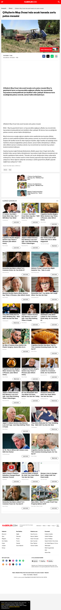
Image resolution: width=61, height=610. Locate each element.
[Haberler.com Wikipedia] (6, 564)
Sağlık (17, 534)
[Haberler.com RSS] (3, 564)
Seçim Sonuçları (34, 538)
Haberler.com (33, 531)
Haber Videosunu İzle (46, 49)
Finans (17, 538)
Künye (53, 525)
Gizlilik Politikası (49, 536)
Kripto (3, 543)
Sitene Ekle (47, 552)
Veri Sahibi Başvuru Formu (51, 543)
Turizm (18, 541)
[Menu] (2, 2)
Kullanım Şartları (49, 534)
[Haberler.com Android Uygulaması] (42, 561)
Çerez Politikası (48, 538)
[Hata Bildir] (27, 577)
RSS (46, 550)
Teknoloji (18, 536)
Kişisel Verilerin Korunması (51, 541)
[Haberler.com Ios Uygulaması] (34, 561)
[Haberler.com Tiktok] (13, 564)
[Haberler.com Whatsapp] (20, 560)
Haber (25, 574)
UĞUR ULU (17, 165)
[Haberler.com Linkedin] (16, 560)
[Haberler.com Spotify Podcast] (23, 560)
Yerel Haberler (19, 545)
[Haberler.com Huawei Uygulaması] (50, 561)
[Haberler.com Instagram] (13, 560)
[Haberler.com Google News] (3, 560)
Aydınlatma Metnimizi (14, 606)
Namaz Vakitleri (34, 536)
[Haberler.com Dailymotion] (20, 564)
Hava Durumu (33, 534)
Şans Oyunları (33, 541)
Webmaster (47, 545)
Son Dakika (4, 541)
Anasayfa (3, 8)
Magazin (4, 538)
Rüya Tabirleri (33, 543)
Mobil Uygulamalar (49, 548)
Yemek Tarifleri (34, 545)
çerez (2, 604)
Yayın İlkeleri (58, 526)
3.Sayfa (3, 545)
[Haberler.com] (10, 526)
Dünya (3, 548)
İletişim (49, 525)
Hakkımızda (38, 525)
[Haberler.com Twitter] (10, 560)
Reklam (44, 525)
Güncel (10, 8)
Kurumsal (47, 531)
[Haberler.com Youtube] (10, 564)
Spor (3, 536)
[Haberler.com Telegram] (16, 564)
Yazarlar (18, 543)
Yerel (10, 169)
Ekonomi (4, 534)
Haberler (4, 531)
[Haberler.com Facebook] (6, 560)
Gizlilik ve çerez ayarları (19, 577)
